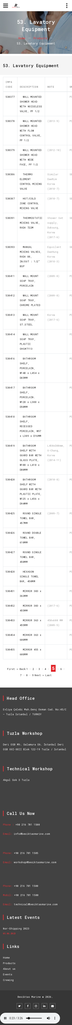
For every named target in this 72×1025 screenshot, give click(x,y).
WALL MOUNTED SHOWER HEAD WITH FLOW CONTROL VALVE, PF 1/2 (31, 130)
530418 (10, 416)
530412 (10, 295)
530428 (10, 571)
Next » (39, 675)
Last (48, 675)
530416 (10, 358)
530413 (10, 314)
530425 (10, 513)
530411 (10, 276)
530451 (10, 591)
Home (21, 38)
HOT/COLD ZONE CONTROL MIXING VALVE (29, 203)
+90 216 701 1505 (26, 853)
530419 (10, 445)
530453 (10, 620)
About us (9, 968)
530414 (10, 334)
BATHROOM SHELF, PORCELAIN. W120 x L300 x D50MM (30, 397)
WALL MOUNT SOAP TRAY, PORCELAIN (29, 280)
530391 (10, 217)
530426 (10, 532)
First (11, 669)
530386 (10, 174)
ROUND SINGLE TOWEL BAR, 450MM (31, 557)
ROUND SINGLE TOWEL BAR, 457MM (31, 518)
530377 (10, 96)
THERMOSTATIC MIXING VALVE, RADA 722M (31, 222)
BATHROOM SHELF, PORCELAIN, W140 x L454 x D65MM (30, 368)
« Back (21, 669)
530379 (10, 150)
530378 (10, 121)
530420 (10, 479)
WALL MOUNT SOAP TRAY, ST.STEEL (29, 319)
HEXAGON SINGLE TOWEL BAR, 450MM (29, 576)
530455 (10, 649)
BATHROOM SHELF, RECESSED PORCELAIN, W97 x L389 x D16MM (30, 426)
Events (7, 974)
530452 (10, 605)
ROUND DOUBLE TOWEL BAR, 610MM (30, 537)
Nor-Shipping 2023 (16, 928)
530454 (10, 634)
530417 (10, 387)
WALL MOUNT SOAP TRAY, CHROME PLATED (30, 300)
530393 (10, 247)
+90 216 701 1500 (27, 824)
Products (40, 38)
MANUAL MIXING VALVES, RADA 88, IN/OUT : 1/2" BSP (31, 256)
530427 (10, 552)
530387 (10, 198)
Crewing (8, 980)
